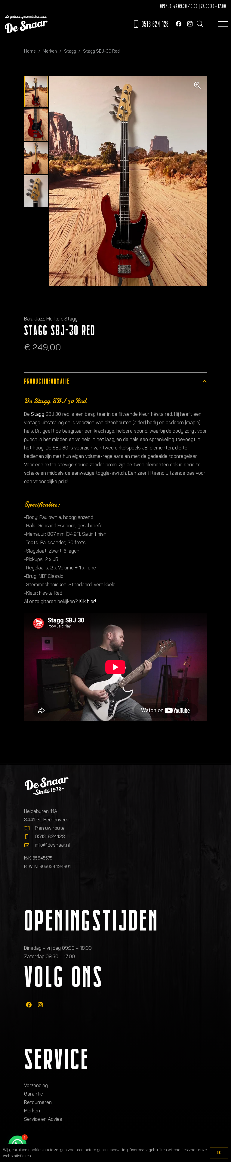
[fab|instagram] (40, 1004)
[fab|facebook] (28, 1004)
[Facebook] (178, 23)
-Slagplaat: (36, 551)
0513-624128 (50, 836)
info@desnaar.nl (52, 845)
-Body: (31, 517)
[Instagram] (189, 24)
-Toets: (32, 542)
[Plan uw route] (29, 828)
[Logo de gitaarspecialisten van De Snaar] (26, 24)
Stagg (70, 51)
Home (30, 51)
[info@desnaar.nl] (29, 845)
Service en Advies (43, 1119)
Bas (28, 319)
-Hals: (31, 526)
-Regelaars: (37, 568)
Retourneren (38, 1102)
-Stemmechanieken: (46, 584)
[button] (199, 24)
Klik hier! (87, 601)
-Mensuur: (35, 534)
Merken (50, 51)
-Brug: (31, 576)
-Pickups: (34, 559)
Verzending (36, 1085)
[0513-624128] (29, 836)
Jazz (39, 319)
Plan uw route (50, 828)
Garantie (33, 1094)
